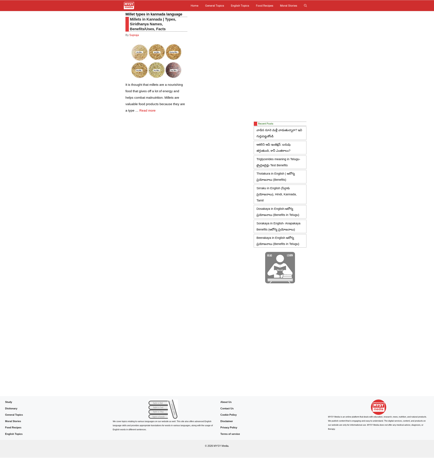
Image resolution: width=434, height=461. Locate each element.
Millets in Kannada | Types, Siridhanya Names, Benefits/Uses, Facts (153, 24)
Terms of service (230, 433)
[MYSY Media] (129, 5)
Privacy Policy (228, 427)
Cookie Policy (228, 414)
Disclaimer (226, 421)
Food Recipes (264, 5)
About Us (226, 402)
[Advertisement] (279, 67)
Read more (147, 110)
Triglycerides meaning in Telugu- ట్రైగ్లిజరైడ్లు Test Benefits (278, 162)
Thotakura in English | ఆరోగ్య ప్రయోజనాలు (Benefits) (276, 176)
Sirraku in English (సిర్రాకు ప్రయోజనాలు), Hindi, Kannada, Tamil (277, 194)
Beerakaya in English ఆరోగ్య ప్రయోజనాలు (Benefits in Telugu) (278, 241)
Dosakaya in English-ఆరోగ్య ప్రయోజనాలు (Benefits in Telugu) (278, 212)
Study (8, 402)
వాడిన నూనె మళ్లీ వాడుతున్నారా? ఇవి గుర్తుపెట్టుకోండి (279, 133)
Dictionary (11, 408)
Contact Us (227, 408)
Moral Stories (288, 5)
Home (194, 5)
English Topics (240, 5)
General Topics (214, 5)
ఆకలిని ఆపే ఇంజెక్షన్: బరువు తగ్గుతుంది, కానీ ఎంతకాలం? (274, 147)
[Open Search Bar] (305, 5)
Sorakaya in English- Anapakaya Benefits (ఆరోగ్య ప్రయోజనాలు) (278, 226)
